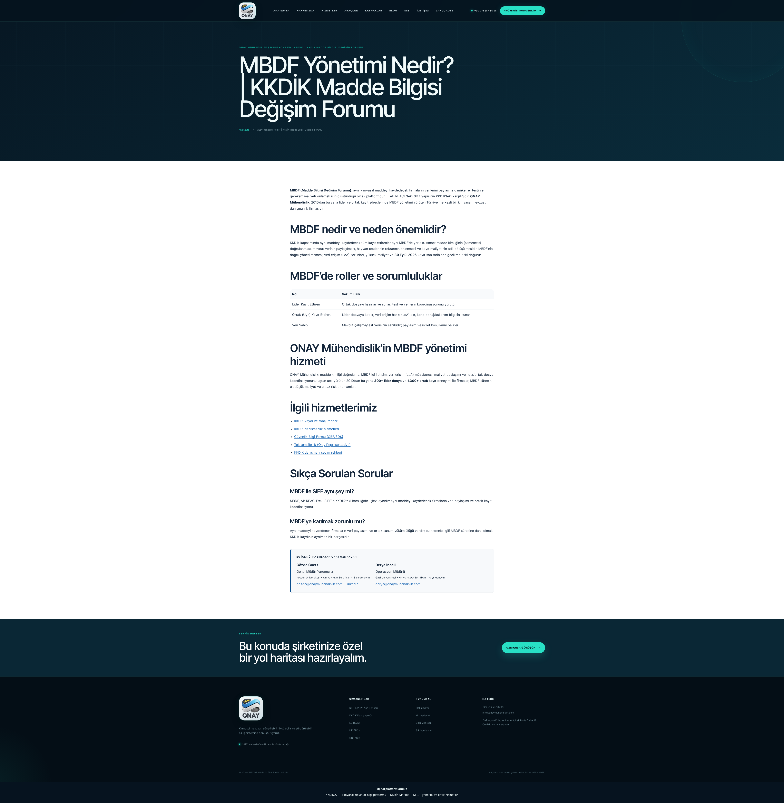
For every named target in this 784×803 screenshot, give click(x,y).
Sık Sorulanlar (424, 730)
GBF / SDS (355, 737)
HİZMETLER (329, 10)
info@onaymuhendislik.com (498, 712)
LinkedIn (351, 584)
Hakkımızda (423, 707)
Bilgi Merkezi (423, 722)
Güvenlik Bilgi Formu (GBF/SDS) (318, 437)
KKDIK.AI (331, 794)
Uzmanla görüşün (523, 647)
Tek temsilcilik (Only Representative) (322, 445)
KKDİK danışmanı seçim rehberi (318, 452)
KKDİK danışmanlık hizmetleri (316, 429)
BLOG (393, 10)
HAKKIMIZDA (305, 10)
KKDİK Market (399, 794)
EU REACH (355, 722)
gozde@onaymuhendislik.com (319, 584)
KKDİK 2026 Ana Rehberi (363, 707)
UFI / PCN (355, 730)
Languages (444, 10)
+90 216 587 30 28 (484, 10)
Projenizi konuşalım (522, 10)
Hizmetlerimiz (424, 715)
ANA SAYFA (281, 10)
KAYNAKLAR (373, 10)
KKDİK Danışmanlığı (360, 715)
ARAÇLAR (351, 10)
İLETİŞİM (423, 10)
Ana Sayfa (244, 129)
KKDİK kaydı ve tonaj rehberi (316, 421)
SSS (407, 10)
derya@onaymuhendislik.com (398, 584)
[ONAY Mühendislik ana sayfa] (247, 10)
